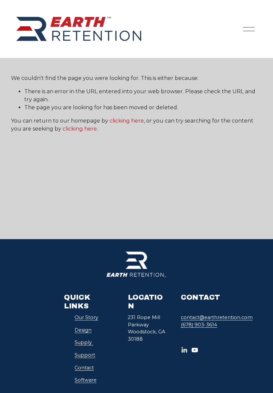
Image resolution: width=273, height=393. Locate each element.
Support (85, 355)
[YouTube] (194, 350)
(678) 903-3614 (199, 325)
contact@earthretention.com (217, 317)
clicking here (127, 121)
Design (83, 330)
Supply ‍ (84, 342)
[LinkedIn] (184, 350)
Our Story (86, 317)
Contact (84, 368)
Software (86, 380)
